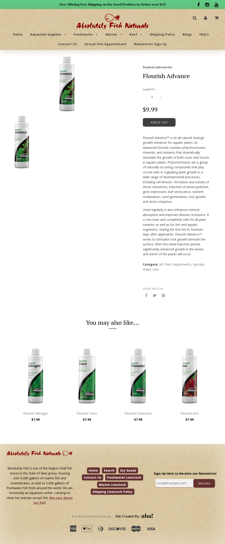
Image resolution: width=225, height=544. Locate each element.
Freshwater (84, 34)
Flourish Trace (87, 413)
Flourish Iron (189, 413)
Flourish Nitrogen (35, 413)
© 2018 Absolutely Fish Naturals (91, 516)
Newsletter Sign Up (150, 44)
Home (18, 34)
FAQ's (204, 34)
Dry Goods (128, 470)
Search (109, 470)
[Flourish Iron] (189, 376)
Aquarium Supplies (46, 34)
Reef (133, 34)
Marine (111, 34)
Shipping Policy (162, 34)
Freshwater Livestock (124, 477)
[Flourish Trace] (87, 376)
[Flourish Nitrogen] (35, 376)
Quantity (149, 89)
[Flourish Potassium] (138, 376)
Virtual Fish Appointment (105, 44)
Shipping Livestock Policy (112, 492)
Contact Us (67, 44)
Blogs (187, 34)
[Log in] (205, 18)
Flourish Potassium (138, 413)
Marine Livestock (112, 485)
